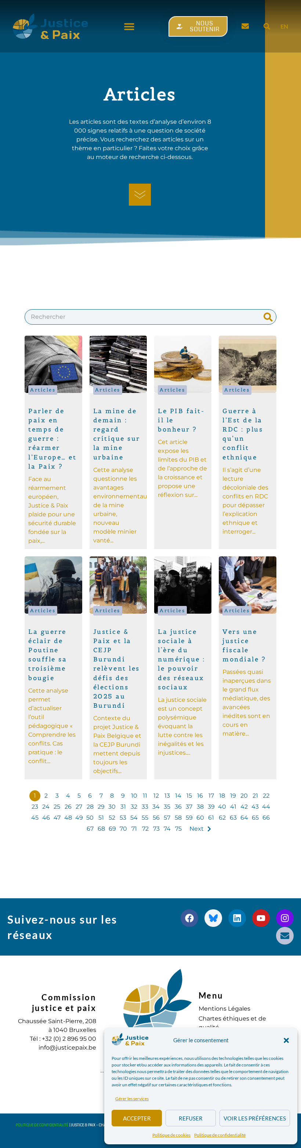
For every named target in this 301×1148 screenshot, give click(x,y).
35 (167, 806)
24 (46, 806)
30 (112, 806)
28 (90, 806)
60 (200, 817)
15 (189, 795)
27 (79, 806)
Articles (42, 390)
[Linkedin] (237, 918)
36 (178, 806)
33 (145, 806)
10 (134, 795)
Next (196, 828)
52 (112, 817)
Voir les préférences (255, 1118)
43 (255, 806)
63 (233, 817)
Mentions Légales (224, 1008)
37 (189, 806)
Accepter (137, 1118)
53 (123, 817)
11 (145, 795)
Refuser (191, 1118)
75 (178, 828)
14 (178, 795)
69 (112, 828)
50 (90, 817)
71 (134, 828)
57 (167, 817)
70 (123, 828)
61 (211, 817)
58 (178, 817)
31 (123, 806)
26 (68, 806)
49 (79, 817)
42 (244, 806)
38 (200, 806)
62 (222, 817)
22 (266, 795)
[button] (286, 1040)
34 (156, 806)
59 (189, 817)
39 (211, 806)
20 (244, 795)
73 (156, 828)
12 (156, 795)
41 (233, 806)
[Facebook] (189, 918)
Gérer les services (132, 1098)
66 (266, 817)
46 (46, 817)
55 (145, 817)
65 (255, 817)
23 (35, 806)
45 (35, 817)
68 (101, 828)
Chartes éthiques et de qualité (232, 1023)
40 (222, 806)
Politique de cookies (171, 1135)
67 (90, 828)
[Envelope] (285, 936)
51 (101, 817)
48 (68, 817)
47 (57, 817)
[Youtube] (261, 918)
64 (244, 817)
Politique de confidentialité (220, 1135)
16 (200, 795)
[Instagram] (285, 918)
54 (134, 817)
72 (145, 828)
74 (167, 828)
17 (211, 795)
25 (57, 806)
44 (266, 806)
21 (255, 795)
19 (233, 795)
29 (101, 806)
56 (156, 817)
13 (167, 795)
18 (222, 795)
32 (134, 806)
